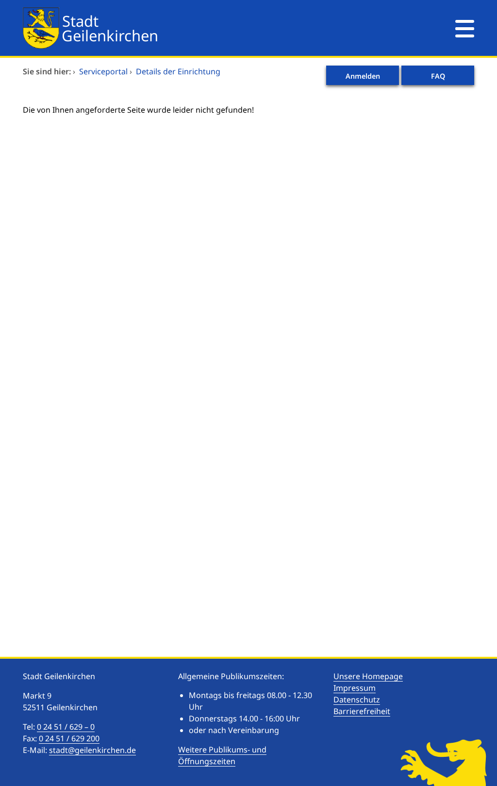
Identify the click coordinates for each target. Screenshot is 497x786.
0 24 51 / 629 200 (69, 738)
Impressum (354, 688)
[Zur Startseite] (210, 28)
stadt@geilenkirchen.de (92, 750)
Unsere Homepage (368, 676)
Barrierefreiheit (361, 711)
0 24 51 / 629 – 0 (66, 726)
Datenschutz (356, 699)
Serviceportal (103, 71)
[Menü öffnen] (464, 27)
